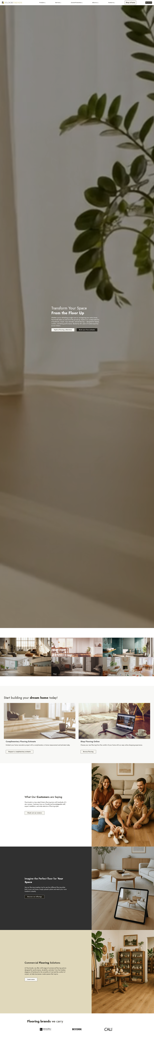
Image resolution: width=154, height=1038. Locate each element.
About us (94, 2)
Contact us (111, 2)
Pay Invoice (149, 2)
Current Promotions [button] (76, 2)
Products (42, 2)
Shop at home (130, 3)
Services (57, 2)
